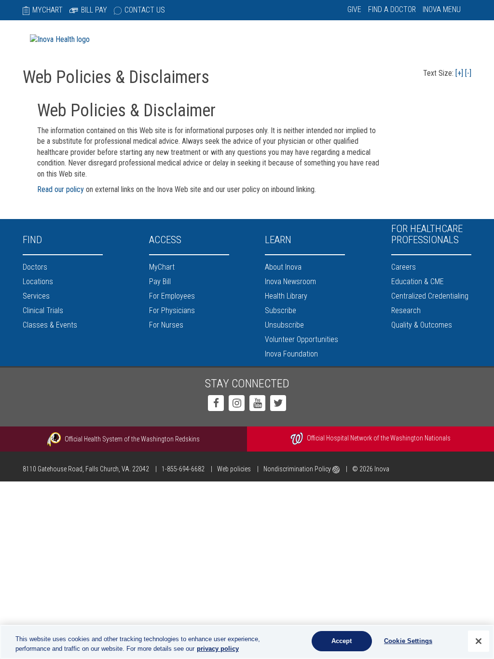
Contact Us (144, 9)
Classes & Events (50, 325)
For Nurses (166, 325)
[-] (468, 73)
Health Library (286, 296)
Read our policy (60, 189)
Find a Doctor (392, 9)
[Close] (478, 641)
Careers (403, 267)
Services (36, 296)
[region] (247, 642)
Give (354, 9)
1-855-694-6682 (183, 469)
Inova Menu (442, 9)
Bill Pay (94, 9)
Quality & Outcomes (421, 325)
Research (406, 310)
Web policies (234, 469)
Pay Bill (160, 281)
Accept (341, 641)
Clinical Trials (43, 310)
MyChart (47, 9)
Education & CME (417, 281)
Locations (38, 281)
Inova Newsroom (290, 281)
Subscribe (280, 310)
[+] (459, 73)
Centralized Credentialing (429, 296)
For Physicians (172, 310)
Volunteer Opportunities (301, 339)
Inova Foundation (291, 353)
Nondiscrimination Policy (297, 469)
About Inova (283, 267)
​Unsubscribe (284, 325)
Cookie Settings (408, 641)
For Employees (172, 296)
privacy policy (218, 648)
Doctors (35, 267)
